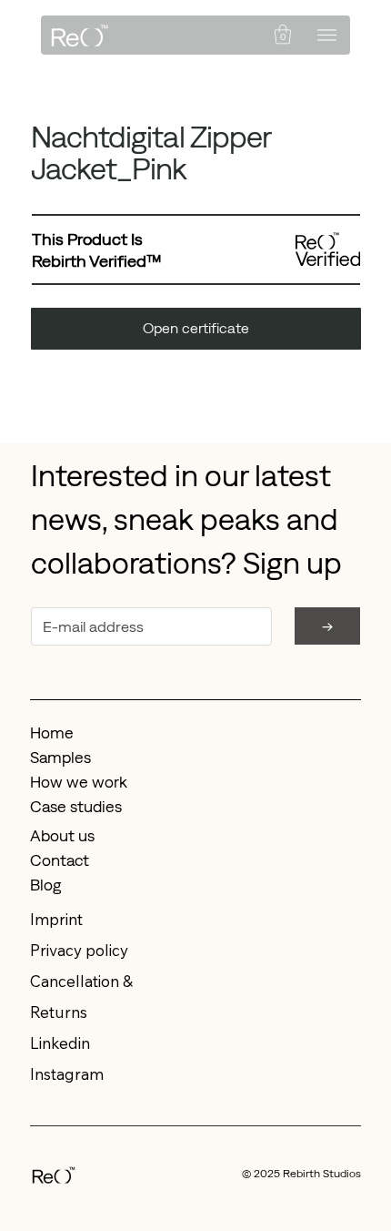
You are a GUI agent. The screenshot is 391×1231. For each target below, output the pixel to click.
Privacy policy (79, 950)
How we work (78, 782)
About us (62, 836)
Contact (59, 860)
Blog (45, 885)
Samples (60, 757)
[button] (283, 34)
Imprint (56, 919)
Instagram (67, 1073)
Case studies (76, 807)
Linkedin (60, 1043)
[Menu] (327, 35)
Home (52, 733)
